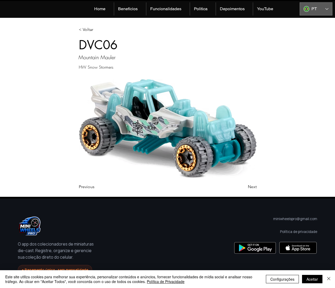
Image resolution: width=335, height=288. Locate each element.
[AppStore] (297, 248)
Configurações (282, 279)
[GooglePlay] (255, 248)
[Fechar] (329, 279)
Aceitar (312, 279)
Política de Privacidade (166, 281)
